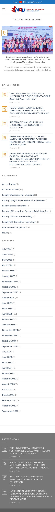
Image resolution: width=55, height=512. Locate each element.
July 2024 (6, 351)
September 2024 (10, 346)
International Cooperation (14, 227)
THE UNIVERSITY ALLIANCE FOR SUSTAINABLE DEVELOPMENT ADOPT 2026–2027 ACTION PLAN (29, 96)
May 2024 (7, 362)
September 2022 (10, 411)
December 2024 (10, 330)
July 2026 (6, 249)
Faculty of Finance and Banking (17, 216)
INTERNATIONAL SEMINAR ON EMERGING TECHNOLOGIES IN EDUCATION (26, 125)
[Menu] (4, 9)
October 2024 (9, 340)
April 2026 (7, 265)
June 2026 (7, 254)
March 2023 (8, 394)
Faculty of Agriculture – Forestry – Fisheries (23, 200)
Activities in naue (10, 189)
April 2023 (7, 389)
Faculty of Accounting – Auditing (18, 194)
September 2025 (10, 292)
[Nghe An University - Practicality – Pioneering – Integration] (27, 9)
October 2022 (9, 405)
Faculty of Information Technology (19, 221)
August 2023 (8, 384)
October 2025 (9, 286)
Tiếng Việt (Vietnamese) (32, 2)
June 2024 (7, 357)
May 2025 (7, 308)
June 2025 (7, 303)
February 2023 (9, 400)
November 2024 (10, 335)
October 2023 (9, 378)
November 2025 (10, 281)
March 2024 (8, 373)
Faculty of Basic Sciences (14, 205)
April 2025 (7, 313)
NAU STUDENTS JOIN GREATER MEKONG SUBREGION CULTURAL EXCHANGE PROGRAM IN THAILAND (29, 110)
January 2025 (8, 324)
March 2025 (8, 319)
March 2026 (8, 270)
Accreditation (9, 184)
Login (15, 2)
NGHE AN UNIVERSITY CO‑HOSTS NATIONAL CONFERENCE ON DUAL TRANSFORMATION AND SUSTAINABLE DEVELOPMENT (30, 140)
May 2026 (7, 259)
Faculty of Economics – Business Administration (25, 211)
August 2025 (8, 297)
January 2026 (8, 276)
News (5, 232)
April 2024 (7, 367)
